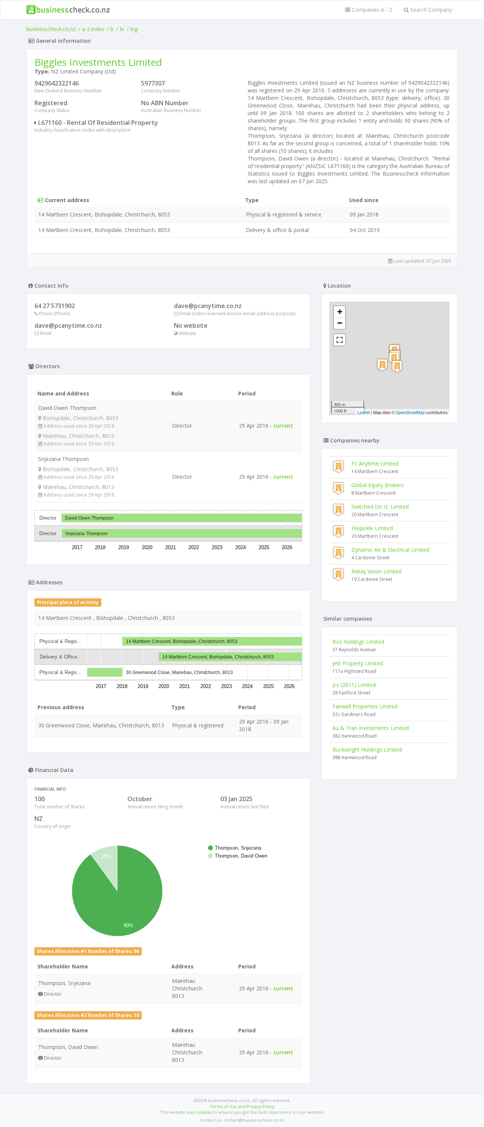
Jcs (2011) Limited (354, 684)
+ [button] (339, 311)
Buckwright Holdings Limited (367, 749)
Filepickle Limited (372, 528)
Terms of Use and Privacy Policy (242, 1106)
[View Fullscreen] (339, 340)
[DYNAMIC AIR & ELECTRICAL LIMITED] (397, 367)
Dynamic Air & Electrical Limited (390, 549)
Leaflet (363, 412)
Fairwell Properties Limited (364, 706)
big (134, 29)
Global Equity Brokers (377, 485)
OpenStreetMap (410, 412)
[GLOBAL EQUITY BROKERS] (394, 358)
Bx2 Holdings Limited (358, 641)
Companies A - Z (371, 9)
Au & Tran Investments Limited (370, 728)
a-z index (93, 29)
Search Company (430, 9)
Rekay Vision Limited (376, 571)
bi (122, 29)
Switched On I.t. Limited (380, 506)
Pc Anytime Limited (375, 463)
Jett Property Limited (357, 663)
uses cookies (199, 1112)
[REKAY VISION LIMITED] (382, 365)
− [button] (339, 323)
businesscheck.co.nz (51, 29)
